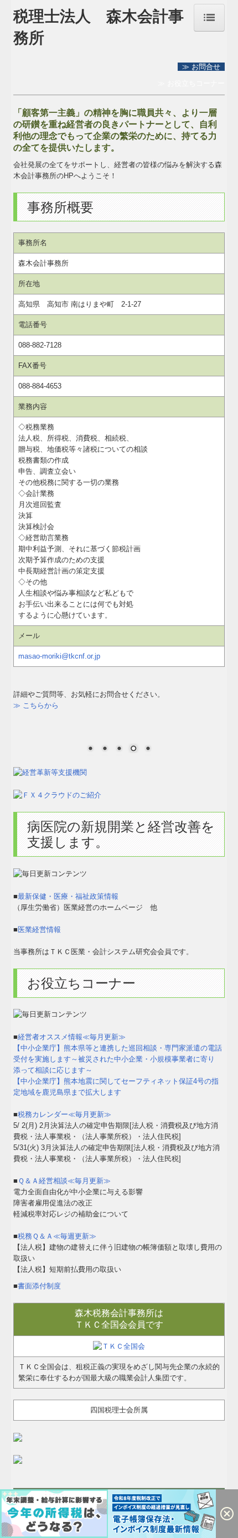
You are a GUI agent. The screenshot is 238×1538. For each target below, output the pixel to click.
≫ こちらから (36, 705)
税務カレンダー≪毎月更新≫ (64, 1114)
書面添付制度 (39, 1286)
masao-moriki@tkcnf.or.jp (59, 656)
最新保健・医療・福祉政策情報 (68, 896)
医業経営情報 (39, 929)
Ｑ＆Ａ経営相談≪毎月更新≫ (64, 1181)
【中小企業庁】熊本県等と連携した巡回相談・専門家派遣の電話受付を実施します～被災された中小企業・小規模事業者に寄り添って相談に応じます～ (117, 1059)
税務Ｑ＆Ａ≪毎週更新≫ (57, 1236)
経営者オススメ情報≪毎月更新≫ (72, 1037)
